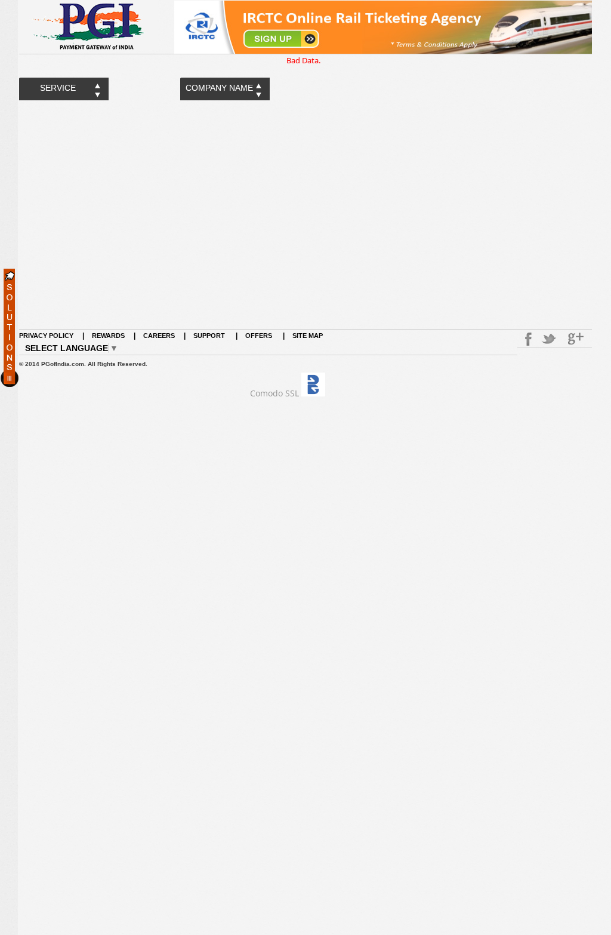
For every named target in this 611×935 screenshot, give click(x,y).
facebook (526, 339)
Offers (258, 335)
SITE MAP (307, 335)
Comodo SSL (274, 393)
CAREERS (159, 335)
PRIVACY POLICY (46, 335)
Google (577, 339)
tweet (550, 339)
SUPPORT (210, 335)
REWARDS (108, 335)
